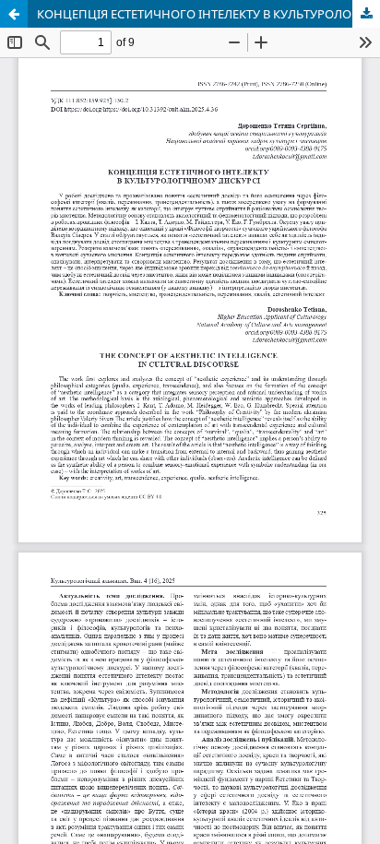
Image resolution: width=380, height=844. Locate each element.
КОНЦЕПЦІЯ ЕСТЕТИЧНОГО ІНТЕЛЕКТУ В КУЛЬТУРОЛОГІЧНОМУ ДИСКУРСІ (208, 14)
